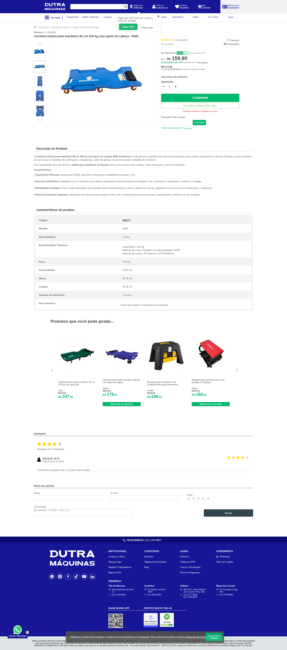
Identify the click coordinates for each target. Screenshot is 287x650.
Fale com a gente (224, 562)
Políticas (184, 556)
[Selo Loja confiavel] (152, 620)
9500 (50, 32)
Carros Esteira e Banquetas (86, 27)
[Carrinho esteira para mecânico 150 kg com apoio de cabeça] (121, 370)
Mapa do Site (114, 572)
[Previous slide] (52, 370)
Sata (60, 390)
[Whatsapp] (52, 576)
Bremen (38, 32)
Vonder (150, 390)
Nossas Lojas (115, 562)
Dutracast (149, 556)
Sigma (106, 388)
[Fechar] (27, 632)
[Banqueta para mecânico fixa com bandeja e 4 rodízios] (210, 370)
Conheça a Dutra (116, 556)
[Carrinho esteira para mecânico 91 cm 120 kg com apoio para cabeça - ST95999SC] (77, 372)
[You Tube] (84, 576)
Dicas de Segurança (190, 572)
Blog (146, 567)
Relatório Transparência (119, 567)
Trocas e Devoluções (190, 567)
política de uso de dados (197, 637)
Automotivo (44, 27)
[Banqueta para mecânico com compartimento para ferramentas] (166, 372)
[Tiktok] (76, 576)
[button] (40, 119)
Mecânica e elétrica (61, 27)
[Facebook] (68, 576)
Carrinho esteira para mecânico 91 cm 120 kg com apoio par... (76, 383)
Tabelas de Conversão (155, 562)
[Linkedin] (92, 576)
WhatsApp (225, 556)
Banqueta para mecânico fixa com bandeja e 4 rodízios (208, 381)
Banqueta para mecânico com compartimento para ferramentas (162, 383)
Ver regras (188, 128)
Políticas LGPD (187, 562)
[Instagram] (60, 576)
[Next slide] (237, 370)
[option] (101, 79)
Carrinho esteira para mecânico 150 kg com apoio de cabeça (121, 381)
